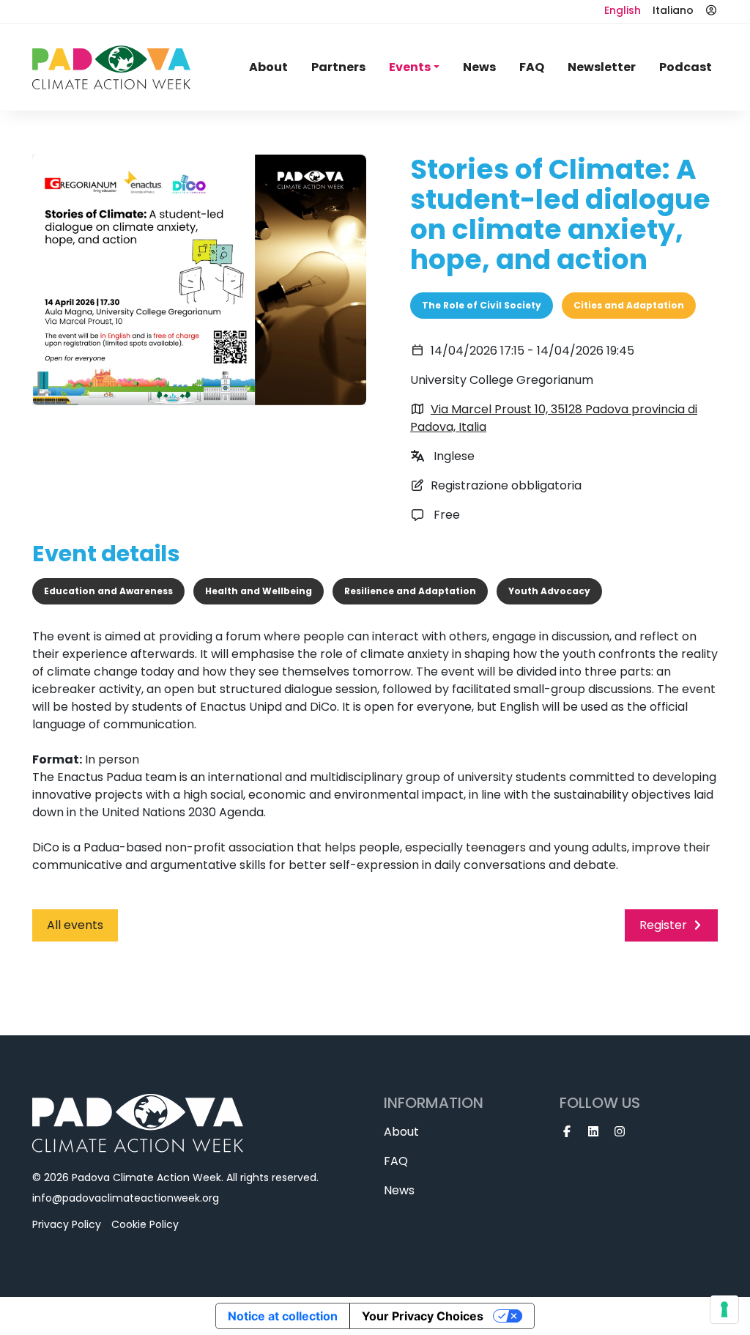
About (268, 67)
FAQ (531, 67)
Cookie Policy (145, 1224)
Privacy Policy (66, 1224)
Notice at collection (283, 1316)
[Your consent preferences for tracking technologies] (724, 1309)
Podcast (685, 67)
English (622, 10)
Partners (338, 67)
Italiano (673, 10)
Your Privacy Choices (422, 1316)
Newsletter (602, 67)
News (479, 67)
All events (75, 925)
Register (663, 925)
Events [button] (410, 67)
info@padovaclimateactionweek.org (125, 1198)
